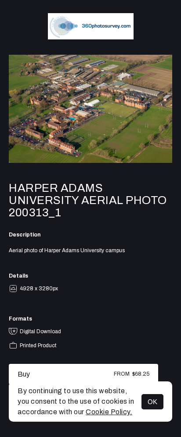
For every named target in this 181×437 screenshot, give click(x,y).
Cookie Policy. (109, 412)
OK (152, 401)
